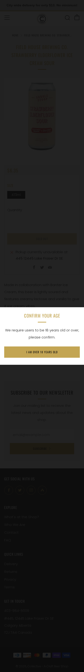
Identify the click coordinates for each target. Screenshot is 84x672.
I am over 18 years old (42, 352)
